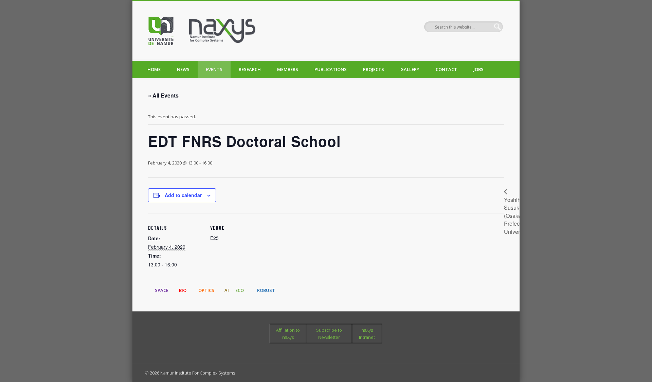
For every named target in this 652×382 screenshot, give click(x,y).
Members (287, 69)
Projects (373, 69)
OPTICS (206, 290)
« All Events (163, 95)
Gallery (409, 69)
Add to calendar (183, 195)
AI (226, 290)
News (183, 69)
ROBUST (266, 290)
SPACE (161, 290)
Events (214, 69)
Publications (330, 69)
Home (154, 69)
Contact (446, 69)
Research (250, 69)
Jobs (478, 69)
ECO (239, 290)
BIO (182, 290)
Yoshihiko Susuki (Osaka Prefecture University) (517, 215)
